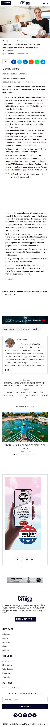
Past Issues (6, 642)
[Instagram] (25, 715)
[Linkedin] (20, 715)
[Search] (47, 3)
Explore (7, 656)
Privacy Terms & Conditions (11, 688)
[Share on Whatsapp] (37, 61)
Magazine (5, 638)
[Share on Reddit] (31, 61)
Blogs (4, 646)
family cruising (23, 329)
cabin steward (30, 97)
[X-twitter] (34, 715)
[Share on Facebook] (13, 61)
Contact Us (6, 677)
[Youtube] (30, 715)
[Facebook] (15, 715)
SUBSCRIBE (6, 3)
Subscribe (6, 634)
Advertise (5, 661)
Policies (7, 683)
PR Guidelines (7, 665)
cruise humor (9, 329)
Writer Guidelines (8, 669)
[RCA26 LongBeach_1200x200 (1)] (25, 578)
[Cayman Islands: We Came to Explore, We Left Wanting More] (25, 427)
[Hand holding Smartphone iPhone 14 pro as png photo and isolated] (23, 478)
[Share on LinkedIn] (25, 61)
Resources (6, 673)
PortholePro (6, 650)
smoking (18, 249)
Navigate (7, 629)
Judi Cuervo (9, 54)
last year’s (10, 92)
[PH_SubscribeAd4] (25, 318)
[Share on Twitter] (19, 61)
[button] (4, 433)
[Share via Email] (42, 61)
